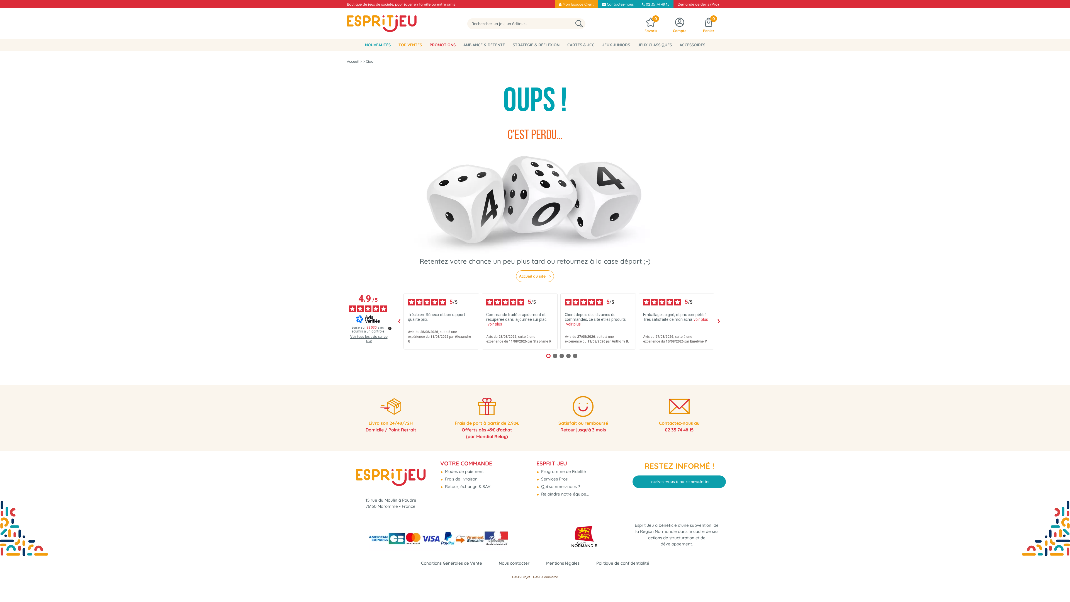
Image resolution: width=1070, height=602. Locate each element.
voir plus (495, 324)
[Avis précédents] (399, 321)
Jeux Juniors (616, 44)
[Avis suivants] (719, 321)
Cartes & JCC (580, 44)
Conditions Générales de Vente (451, 563)
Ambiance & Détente (484, 44)
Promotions (443, 44)
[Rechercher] (579, 23)
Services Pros (554, 479)
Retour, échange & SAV (467, 486)
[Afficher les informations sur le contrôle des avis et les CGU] (390, 328)
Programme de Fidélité (563, 471)
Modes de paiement (464, 471)
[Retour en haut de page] (1058, 585)
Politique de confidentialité (622, 563)
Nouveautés (378, 44)
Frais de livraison (461, 479)
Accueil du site (533, 276)
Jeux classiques (655, 44)
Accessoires (692, 44)
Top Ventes (410, 44)
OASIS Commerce (545, 577)
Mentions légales (563, 563)
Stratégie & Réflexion (536, 44)
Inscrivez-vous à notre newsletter (679, 481)
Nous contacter (514, 563)
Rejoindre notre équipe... (564, 494)
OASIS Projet (521, 577)
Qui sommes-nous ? (560, 486)
